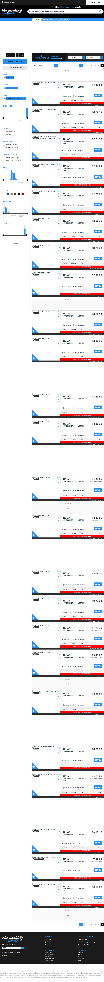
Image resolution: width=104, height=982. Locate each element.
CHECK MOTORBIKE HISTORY (82, 103)
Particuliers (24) (11, 144)
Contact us (48, 941)
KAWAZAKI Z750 (49, 958)
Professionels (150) (12, 147)
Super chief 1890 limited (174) (15, 98)
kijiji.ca (87, 852)
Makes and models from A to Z (86, 943)
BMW (79, 960)
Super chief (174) (11, 88)
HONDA (80, 954)
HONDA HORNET (49, 960)
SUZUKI (80, 956)
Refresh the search (15, 68)
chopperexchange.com (95, 241)
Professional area (83, 939)
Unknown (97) (4, 194)
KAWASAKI (81, 958)
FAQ (46, 945)
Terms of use (48, 943)
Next (102, 65)
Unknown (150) (11, 131)
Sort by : (34, 65)
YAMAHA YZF (48, 956)
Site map (80, 941)
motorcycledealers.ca (96, 852)
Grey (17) (12, 194)
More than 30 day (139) (13, 160)
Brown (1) (15, 194)
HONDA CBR (48, 952)
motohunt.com (98, 105)
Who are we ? (48, 939)
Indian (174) (10, 77)
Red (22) (23, 194)
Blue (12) (8, 194)
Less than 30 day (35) (13, 158)
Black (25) (19, 194)
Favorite (35, 100)
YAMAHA (80, 952)
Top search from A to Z (84, 945)
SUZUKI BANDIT (49, 954)
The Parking (12, 12)
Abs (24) (8, 134)
